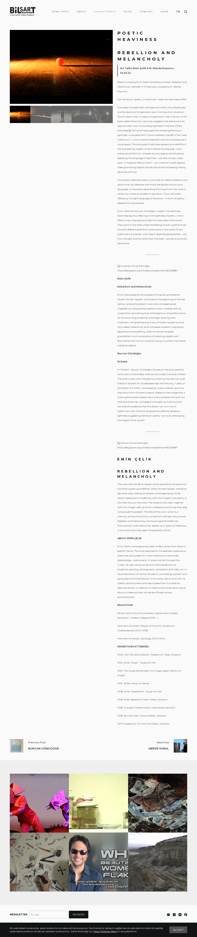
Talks (127, 11)
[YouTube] (180, 914)
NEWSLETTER (18, 914)
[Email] (168, 914)
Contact (146, 11)
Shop (165, 11)
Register (78, 914)
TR (178, 11)
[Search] (185, 11)
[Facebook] (185, 914)
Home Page (60, 11)
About (82, 11)
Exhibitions (103, 11)
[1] (130, 130)
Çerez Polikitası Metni (105, 931)
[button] (108, 67)
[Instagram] (174, 914)
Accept (178, 929)
